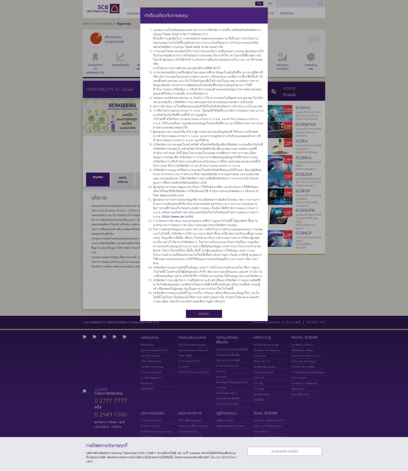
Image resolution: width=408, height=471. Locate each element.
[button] (204, 314)
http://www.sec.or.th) (178, 216)
